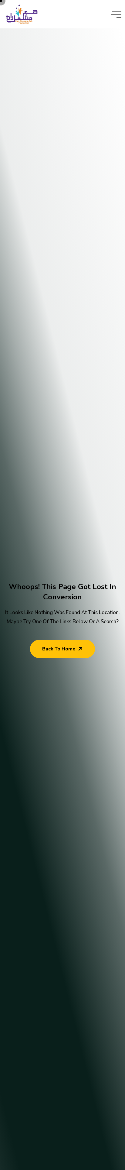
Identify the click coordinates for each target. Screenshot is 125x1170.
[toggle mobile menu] (116, 14)
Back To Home (59, 649)
